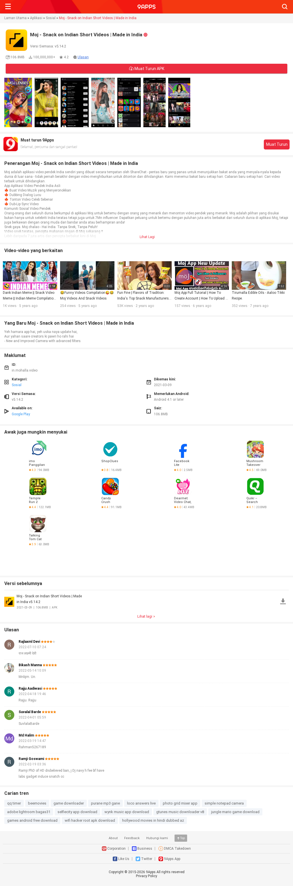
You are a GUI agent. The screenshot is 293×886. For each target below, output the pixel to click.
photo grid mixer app (180, 803)
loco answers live (141, 803)
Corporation (116, 849)
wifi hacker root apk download (90, 820)
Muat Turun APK (149, 68)
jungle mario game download (235, 812)
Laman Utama (15, 18)
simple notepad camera (224, 803)
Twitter (146, 859)
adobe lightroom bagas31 (28, 812)
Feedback (132, 838)
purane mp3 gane (105, 803)
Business (144, 849)
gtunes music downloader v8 (180, 812)
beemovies (37, 803)
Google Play (21, 414)
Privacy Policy (146, 876)
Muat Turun (277, 144)
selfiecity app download (77, 812)
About (113, 838)
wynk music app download (126, 812)
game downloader (69, 803)
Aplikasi (36, 18)
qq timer (14, 803)
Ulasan (83, 57)
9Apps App (172, 859)
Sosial (51, 18)
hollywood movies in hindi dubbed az (153, 820)
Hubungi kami (157, 838)
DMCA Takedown (177, 849)
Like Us (123, 859)
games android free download (32, 820)
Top (182, 838)
